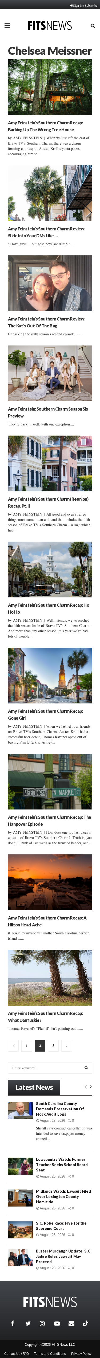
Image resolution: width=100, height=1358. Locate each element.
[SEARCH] (86, 1067)
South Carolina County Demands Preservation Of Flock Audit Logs (60, 1108)
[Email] (74, 1323)
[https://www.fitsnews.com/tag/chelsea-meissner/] (13, 1046)
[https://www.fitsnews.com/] (50, 1302)
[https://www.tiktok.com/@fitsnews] (86, 1323)
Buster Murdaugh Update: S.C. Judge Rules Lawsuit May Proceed (63, 1256)
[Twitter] (31, 1323)
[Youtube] (60, 1323)
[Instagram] (45, 1323)
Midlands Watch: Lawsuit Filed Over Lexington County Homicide (63, 1196)
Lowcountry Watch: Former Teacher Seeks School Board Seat (62, 1164)
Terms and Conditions (50, 1354)
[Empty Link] (86, 1086)
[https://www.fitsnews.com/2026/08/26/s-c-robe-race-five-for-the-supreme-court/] (20, 1229)
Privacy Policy (81, 1354)
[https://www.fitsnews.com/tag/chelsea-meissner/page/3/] (66, 1046)
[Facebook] (17, 1323)
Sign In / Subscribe (85, 5)
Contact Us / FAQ (16, 1354)
